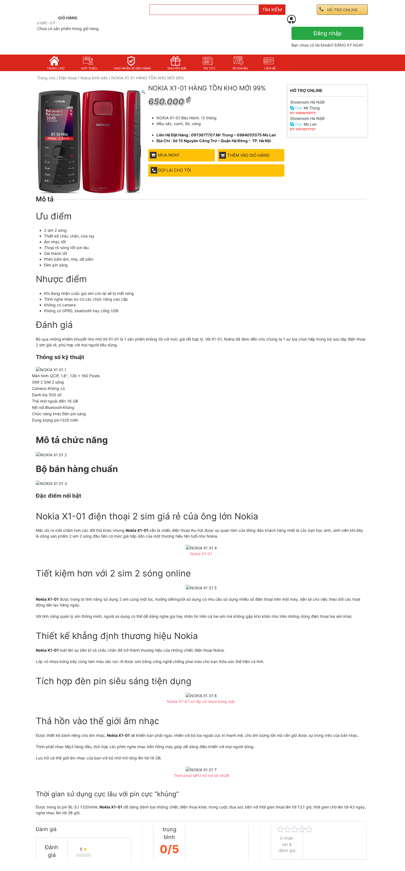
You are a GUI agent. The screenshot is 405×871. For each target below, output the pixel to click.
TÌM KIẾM (272, 9)
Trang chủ (46, 77)
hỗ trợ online (342, 9)
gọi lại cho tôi (174, 170)
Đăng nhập (328, 33)
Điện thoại (68, 77)
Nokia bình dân (94, 77)
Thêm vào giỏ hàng (248, 155)
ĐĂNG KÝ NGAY (349, 45)
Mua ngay (169, 155)
